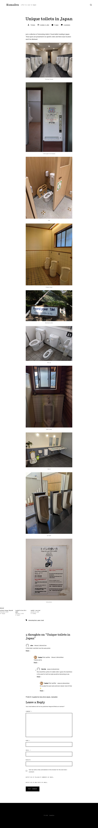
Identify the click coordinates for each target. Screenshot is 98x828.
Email (28, 750)
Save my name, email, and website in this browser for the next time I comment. (48, 771)
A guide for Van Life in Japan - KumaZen (44, 697)
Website (28, 760)
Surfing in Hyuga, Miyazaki (6, 610)
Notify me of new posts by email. (37, 782)
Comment (29, 711)
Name (28, 740)
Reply (27, 651)
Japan (57, 25)
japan (38, 620)
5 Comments (67, 25)
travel (42, 620)
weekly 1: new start (35, 610)
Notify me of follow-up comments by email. (40, 777)
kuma (33, 25)
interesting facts (32, 620)
